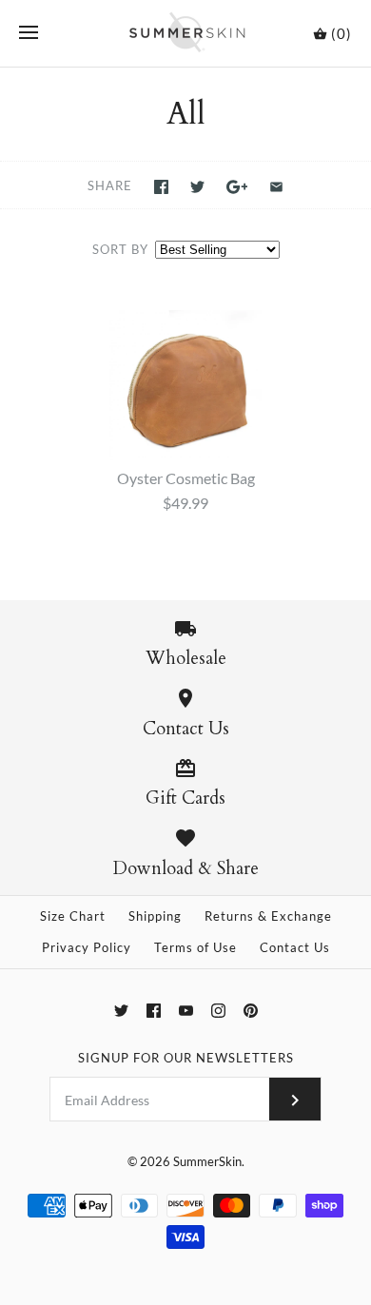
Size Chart (73, 916)
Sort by (120, 249)
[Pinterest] (251, 1010)
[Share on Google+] (237, 187)
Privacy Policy (86, 947)
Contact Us (295, 947)
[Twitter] (121, 1010)
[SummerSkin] (186, 33)
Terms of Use (195, 947)
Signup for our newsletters (186, 1057)
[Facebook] (153, 1010)
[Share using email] (276, 187)
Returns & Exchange (268, 916)
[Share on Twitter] (197, 187)
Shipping (155, 916)
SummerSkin (207, 1161)
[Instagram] (218, 1010)
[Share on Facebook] (161, 187)
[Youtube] (186, 1010)
